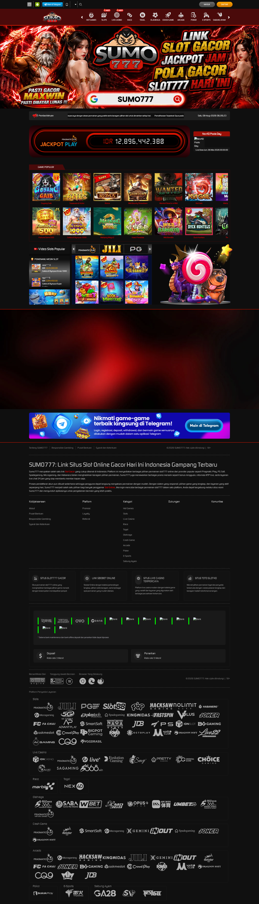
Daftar (224, 4)
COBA (89, 263)
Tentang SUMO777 (38, 447)
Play (71, 144)
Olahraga (155, 20)
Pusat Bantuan (85, 447)
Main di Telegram (54, 4)
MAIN (48, 186)
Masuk (207, 4)
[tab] (87, 249)
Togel (142, 20)
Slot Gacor (70, 471)
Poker (194, 20)
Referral (86, 518)
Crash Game (168, 20)
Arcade (180, 20)
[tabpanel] (129, 67)
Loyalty (86, 513)
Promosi (86, 508)
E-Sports (206, 20)
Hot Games (91, 20)
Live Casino (117, 20)
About (32, 508)
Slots (104, 20)
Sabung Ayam (219, 20)
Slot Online (110, 487)
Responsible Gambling (62, 447)
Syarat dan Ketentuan (106, 447)
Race (129, 20)
